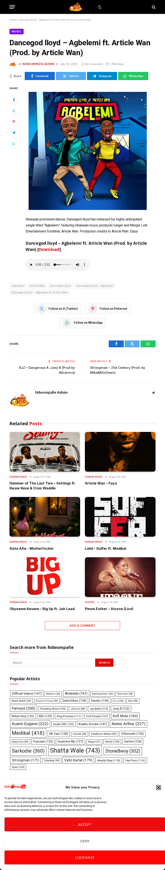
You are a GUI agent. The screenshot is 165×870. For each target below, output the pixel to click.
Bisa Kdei (125, 693)
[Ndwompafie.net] (76, 7)
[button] (158, 787)
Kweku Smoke (93, 724)
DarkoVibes (74, 700)
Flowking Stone (53, 708)
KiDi (45, 716)
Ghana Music (18, 476)
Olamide (79, 734)
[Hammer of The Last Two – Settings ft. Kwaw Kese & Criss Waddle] (44, 452)
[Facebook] (13, 100)
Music (16, 31)
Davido (100, 701)
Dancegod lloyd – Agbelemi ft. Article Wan (40, 292)
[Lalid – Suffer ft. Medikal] (120, 517)
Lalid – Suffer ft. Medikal (105, 548)
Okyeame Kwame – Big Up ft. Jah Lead (42, 609)
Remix (112, 741)
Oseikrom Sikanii (103, 733)
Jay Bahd (99, 708)
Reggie (94, 741)
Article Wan (37, 285)
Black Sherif (21, 700)
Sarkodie (28, 751)
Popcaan (43, 741)
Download (49, 249)
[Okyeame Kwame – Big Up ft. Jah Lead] (44, 577)
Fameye (23, 708)
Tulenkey (52, 760)
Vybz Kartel (78, 760)
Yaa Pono (135, 760)
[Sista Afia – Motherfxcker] (44, 517)
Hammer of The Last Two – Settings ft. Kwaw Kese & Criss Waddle (42, 485)
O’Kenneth (132, 734)
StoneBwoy (122, 751)
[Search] (153, 7)
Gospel (90, 602)
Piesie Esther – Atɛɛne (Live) (109, 609)
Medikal (28, 733)
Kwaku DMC (63, 724)
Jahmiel (77, 709)
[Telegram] (13, 132)
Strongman (25, 760)
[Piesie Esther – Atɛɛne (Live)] (120, 577)
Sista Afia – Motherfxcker (31, 548)
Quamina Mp (70, 741)
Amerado (76, 693)
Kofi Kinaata (97, 716)
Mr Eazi (58, 733)
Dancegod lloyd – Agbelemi (94, 285)
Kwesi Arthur (128, 723)
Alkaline (53, 693)
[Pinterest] (13, 121)
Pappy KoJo (20, 741)
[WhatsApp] (13, 143)
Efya (133, 701)
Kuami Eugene (30, 723)
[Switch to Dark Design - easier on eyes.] (99, 7)
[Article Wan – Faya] (120, 452)
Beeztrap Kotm (102, 693)
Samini (133, 741)
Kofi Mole (125, 716)
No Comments (94, 64)
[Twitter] (13, 110)
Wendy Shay (108, 760)
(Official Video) (27, 693)
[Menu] (12, 7)
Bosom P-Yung (47, 701)
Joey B (121, 708)
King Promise (69, 716)
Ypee (18, 767)
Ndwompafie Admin (38, 64)
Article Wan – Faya (101, 483)
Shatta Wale (75, 750)
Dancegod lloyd (60, 285)
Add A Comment (82, 625)
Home (13, 19)
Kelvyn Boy (23, 716)
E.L (118, 700)
